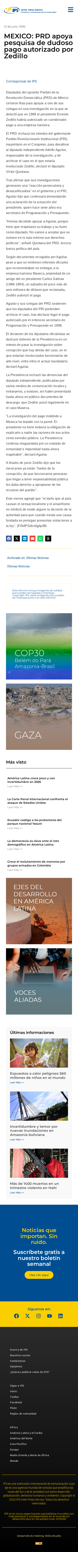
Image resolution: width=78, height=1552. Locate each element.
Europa (14, 1449)
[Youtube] (50, 1316)
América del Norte (21, 1438)
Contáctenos (18, 1360)
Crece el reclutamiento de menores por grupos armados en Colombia (36, 863)
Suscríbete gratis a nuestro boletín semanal (39, 1258)
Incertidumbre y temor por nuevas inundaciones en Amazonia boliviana (34, 1131)
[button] (9, 538)
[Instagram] (39, 1316)
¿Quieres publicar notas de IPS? (29, 1372)
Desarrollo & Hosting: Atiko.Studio (39, 1535)
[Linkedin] (61, 1316)
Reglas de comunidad (23, 1413)
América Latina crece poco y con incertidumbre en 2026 (31, 780)
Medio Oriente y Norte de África (29, 1455)
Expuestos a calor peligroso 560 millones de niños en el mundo (38, 1075)
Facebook (16, 1402)
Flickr (13, 1408)
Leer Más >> (14, 786)
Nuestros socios (20, 1355)
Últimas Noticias (37, 558)
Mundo (14, 1460)
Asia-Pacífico (18, 1443)
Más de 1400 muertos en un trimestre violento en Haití (34, 1186)
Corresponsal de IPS (21, 81)
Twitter (14, 1396)
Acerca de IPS (19, 1349)
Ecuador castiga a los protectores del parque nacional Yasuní (34, 821)
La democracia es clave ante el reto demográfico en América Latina (33, 842)
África (14, 1427)
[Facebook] (17, 1316)
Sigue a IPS (17, 1385)
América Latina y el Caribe (26, 1432)
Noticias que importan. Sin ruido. (39, 1236)
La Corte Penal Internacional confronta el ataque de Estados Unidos (37, 801)
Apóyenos (16, 1366)
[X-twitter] (28, 1316)
